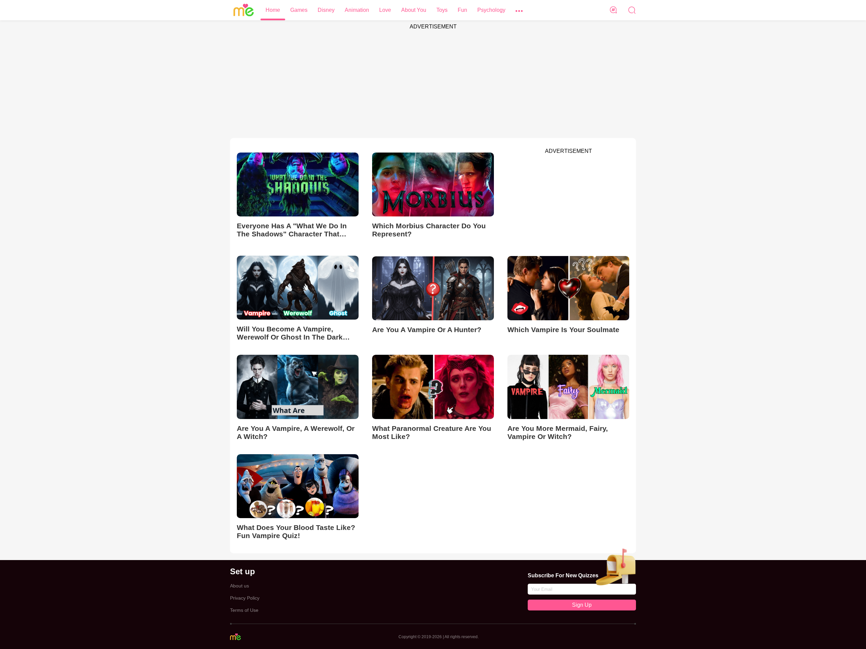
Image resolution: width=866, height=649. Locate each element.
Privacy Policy (244, 598)
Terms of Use (244, 610)
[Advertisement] (433, 80)
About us (239, 585)
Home (273, 10)
